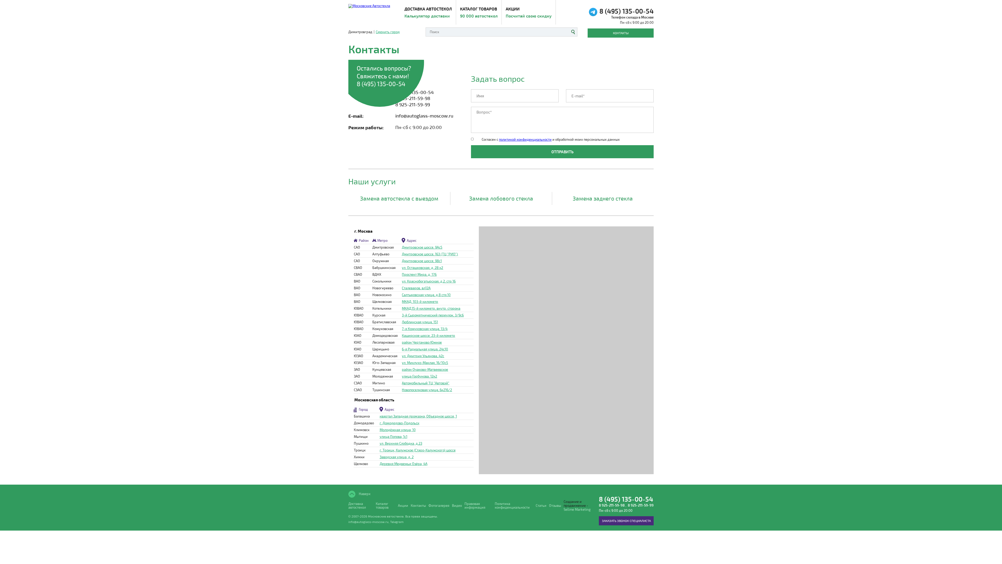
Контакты (621, 33)
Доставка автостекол (357, 506)
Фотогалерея (438, 506)
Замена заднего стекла (603, 198)
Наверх (364, 494)
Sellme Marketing (577, 510)
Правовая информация (474, 506)
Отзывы (555, 506)
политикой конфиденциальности (525, 139)
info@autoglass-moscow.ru (424, 116)
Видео (457, 506)
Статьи (541, 506)
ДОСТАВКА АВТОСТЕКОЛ (428, 12)
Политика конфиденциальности (512, 506)
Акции (529, 12)
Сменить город (388, 32)
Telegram (397, 522)
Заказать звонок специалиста (626, 520)
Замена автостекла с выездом (399, 198)
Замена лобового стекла (501, 198)
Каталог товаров (479, 12)
